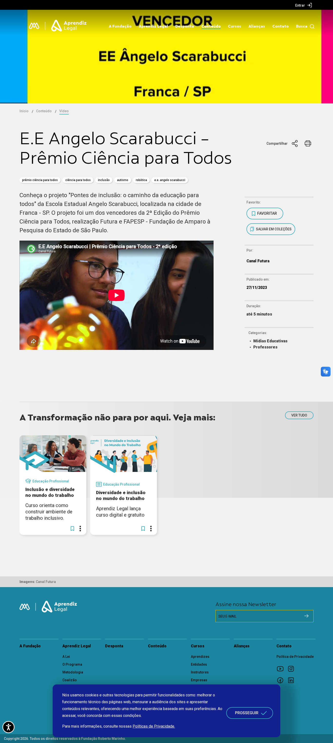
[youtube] (281, 668)
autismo (122, 180)
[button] (72, 528)
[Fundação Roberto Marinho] (34, 26)
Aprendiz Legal (153, 26)
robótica (141, 180)
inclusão (104, 180)
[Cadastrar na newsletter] (306, 616)
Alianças (256, 26)
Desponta (184, 26)
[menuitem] (304, 5)
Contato (280, 26)
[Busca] (310, 26)
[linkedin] (292, 680)
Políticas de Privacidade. (154, 726)
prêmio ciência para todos (40, 180)
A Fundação (120, 26)
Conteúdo (211, 26)
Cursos (234, 26)
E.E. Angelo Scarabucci (169, 180)
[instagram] (292, 668)
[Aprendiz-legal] (69, 26)
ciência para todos (78, 180)
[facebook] (281, 680)
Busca (301, 26)
